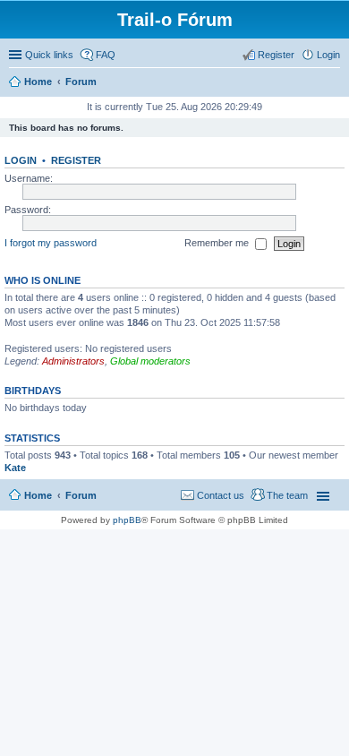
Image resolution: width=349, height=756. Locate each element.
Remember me (217, 242)
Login (20, 160)
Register (76, 160)
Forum (81, 495)
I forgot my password (50, 242)
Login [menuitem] (328, 54)
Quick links (49, 54)
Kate (15, 467)
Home (38, 495)
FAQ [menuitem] (105, 54)
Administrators (73, 361)
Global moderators (150, 361)
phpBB (127, 520)
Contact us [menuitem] (220, 495)
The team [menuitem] (287, 495)
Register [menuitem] (276, 54)
